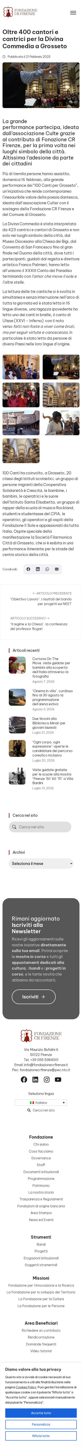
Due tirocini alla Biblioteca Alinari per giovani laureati (49, 723)
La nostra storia (41, 1192)
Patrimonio (41, 1185)
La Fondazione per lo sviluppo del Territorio (41, 1292)
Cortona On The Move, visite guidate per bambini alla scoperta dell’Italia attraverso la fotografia (51, 667)
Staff (41, 1165)
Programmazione (41, 1178)
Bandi (41, 1244)
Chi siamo (41, 1144)
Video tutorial (41, 1351)
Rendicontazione (41, 1337)
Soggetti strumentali (41, 1265)
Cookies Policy (26, 1387)
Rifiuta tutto (41, 1436)
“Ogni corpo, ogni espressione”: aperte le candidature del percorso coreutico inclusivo (52, 748)
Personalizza (41, 1424)
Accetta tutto (41, 1413)
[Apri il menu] (73, 11)
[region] (41, 1404)
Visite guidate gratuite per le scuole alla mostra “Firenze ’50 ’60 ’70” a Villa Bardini (52, 776)
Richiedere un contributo (41, 1330)
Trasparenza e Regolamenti (41, 1199)
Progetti (41, 1251)
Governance (41, 1158)
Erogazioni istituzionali (41, 1258)
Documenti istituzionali (41, 1172)
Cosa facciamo (41, 1151)
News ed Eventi (41, 1220)
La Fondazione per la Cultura (41, 1299)
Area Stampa (41, 1213)
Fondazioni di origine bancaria (41, 1206)
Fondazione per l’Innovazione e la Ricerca (41, 1285)
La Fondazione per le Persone (41, 1306)
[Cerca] (14, 827)
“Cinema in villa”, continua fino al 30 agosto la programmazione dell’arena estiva (52, 697)
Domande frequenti (41, 1344)
